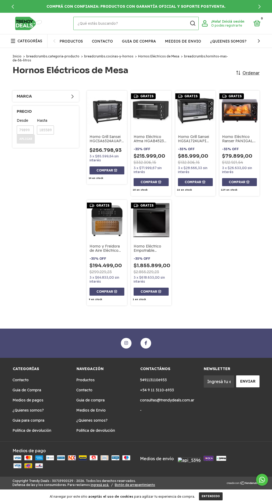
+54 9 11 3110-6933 (157, 390)
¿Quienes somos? (228, 41)
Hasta (42, 120)
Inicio (17, 56)
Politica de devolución (31, 430)
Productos (71, 41)
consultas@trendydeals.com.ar (167, 400)
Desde (22, 120)
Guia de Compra (26, 390)
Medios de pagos (27, 400)
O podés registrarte (226, 25)
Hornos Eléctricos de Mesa (158, 56)
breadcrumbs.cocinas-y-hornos (108, 56)
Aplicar (25, 139)
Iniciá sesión (233, 21)
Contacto (102, 41)
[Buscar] (192, 23)
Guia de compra (139, 41)
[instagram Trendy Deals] (126, 343)
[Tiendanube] (243, 483)
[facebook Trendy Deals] (146, 343)
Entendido (211, 496)
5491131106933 (153, 380)
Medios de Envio (183, 41)
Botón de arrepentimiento (135, 485)
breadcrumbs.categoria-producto (52, 56)
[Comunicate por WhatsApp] (262, 480)
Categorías (30, 41)
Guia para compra (28, 420)
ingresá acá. (100, 485)
